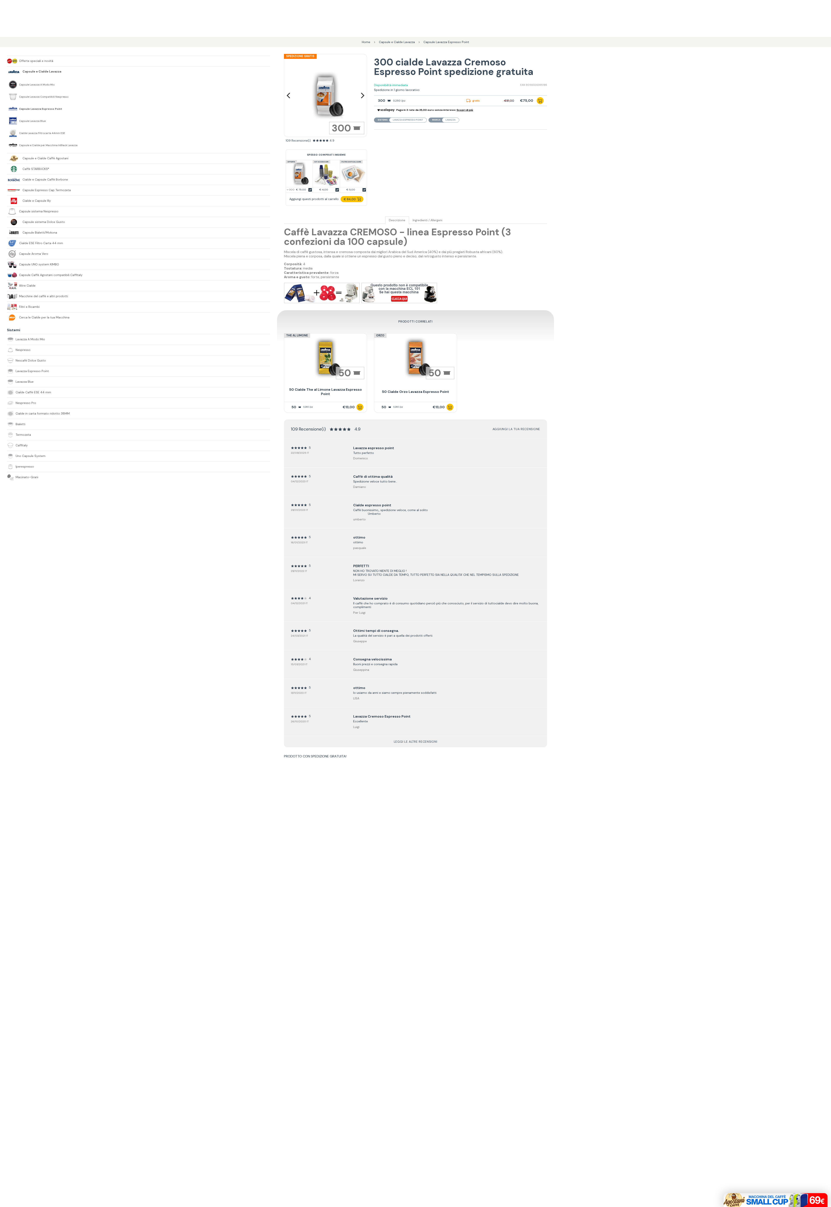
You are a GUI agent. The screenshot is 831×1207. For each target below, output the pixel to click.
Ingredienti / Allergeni (427, 220)
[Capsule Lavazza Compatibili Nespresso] (13, 96)
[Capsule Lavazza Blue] (13, 121)
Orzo (380, 335)
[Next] (362, 95)
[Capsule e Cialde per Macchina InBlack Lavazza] (13, 145)
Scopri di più (465, 110)
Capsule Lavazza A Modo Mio (37, 84)
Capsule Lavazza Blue (32, 121)
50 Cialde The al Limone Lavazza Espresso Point (325, 391)
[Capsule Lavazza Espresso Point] (13, 109)
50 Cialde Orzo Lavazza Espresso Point (415, 391)
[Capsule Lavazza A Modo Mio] (13, 84)
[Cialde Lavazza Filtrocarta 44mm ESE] (13, 133)
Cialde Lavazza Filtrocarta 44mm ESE (42, 133)
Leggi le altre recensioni (415, 742)
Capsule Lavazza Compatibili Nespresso (43, 96)
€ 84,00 (350, 199)
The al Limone (297, 335)
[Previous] (289, 95)
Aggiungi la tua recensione (516, 429)
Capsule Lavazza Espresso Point (40, 109)
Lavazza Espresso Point (408, 119)
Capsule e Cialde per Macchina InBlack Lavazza (48, 145)
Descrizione (397, 220)
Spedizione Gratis (300, 56)
